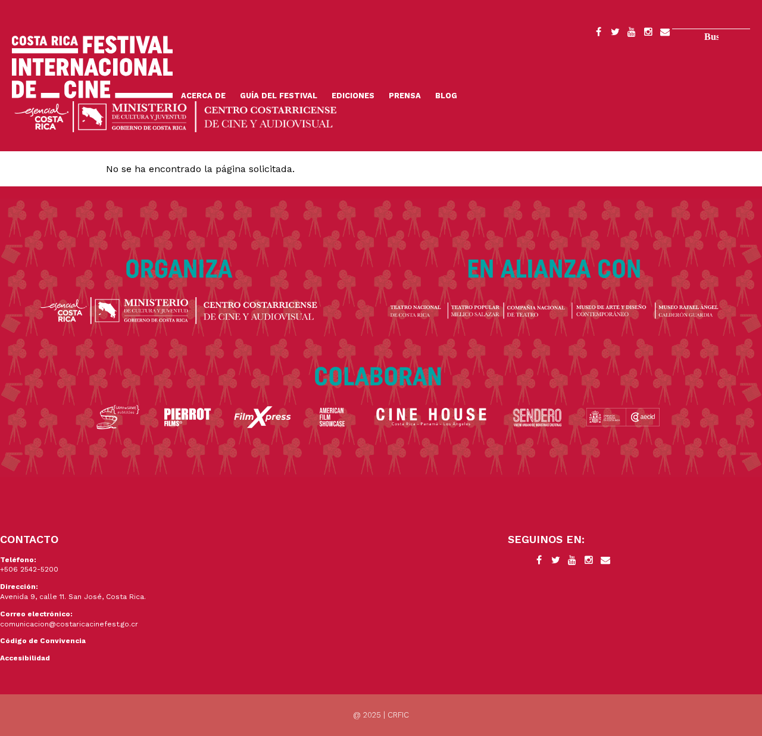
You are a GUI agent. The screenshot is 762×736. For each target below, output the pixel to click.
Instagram (648, 34)
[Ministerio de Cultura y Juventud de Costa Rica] (175, 115)
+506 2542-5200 (29, 569)
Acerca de (203, 95)
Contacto (665, 34)
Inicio (92, 67)
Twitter (615, 34)
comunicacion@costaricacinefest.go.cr (69, 624)
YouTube (631, 34)
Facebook (598, 34)
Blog (446, 95)
